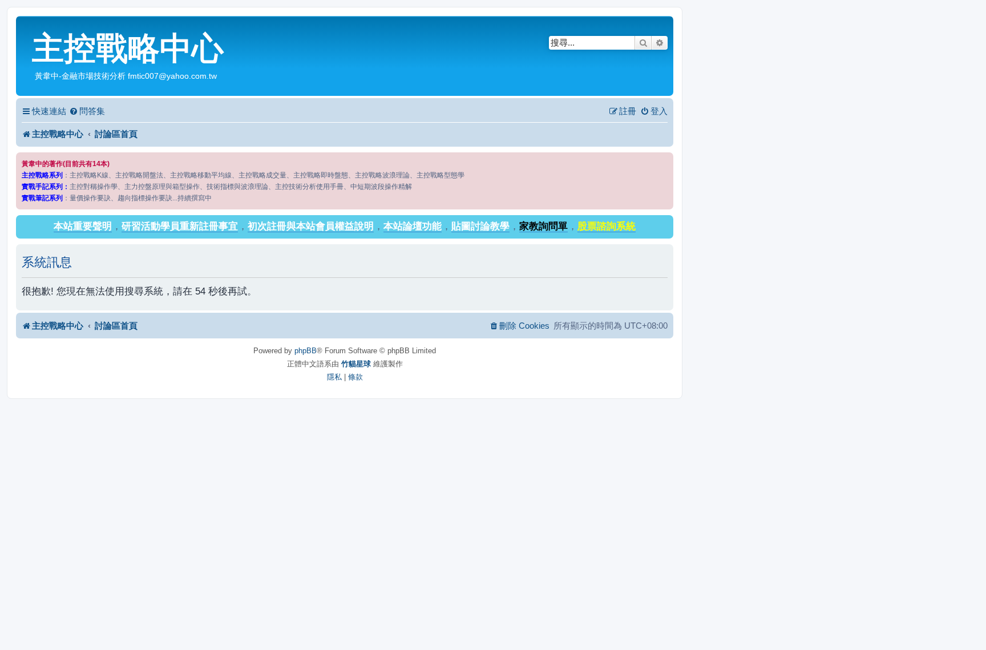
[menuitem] (87, 111)
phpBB (305, 350)
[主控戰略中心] (25, 26)
